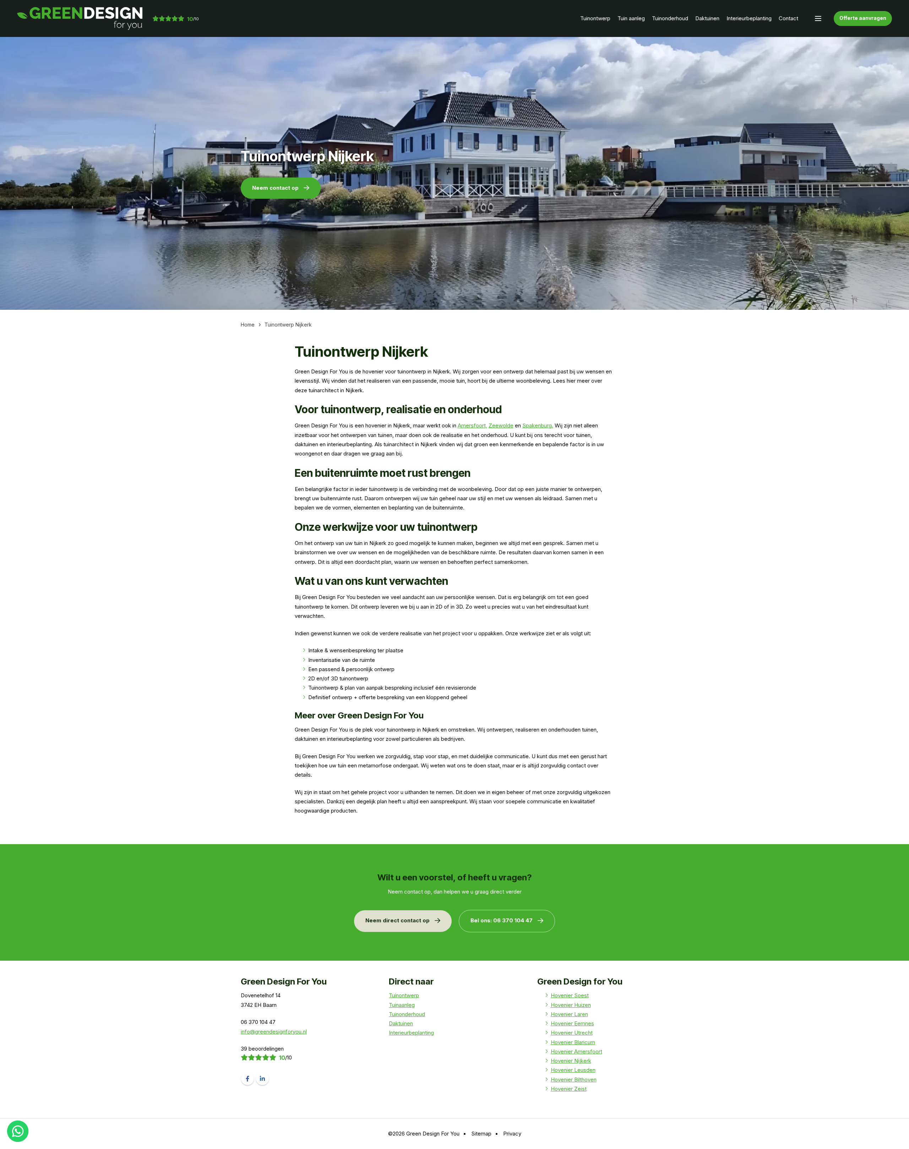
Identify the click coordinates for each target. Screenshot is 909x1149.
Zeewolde (501, 425)
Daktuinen (707, 18)
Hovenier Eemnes (572, 1023)
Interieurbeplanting (749, 18)
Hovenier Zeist (569, 1088)
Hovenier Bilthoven (574, 1079)
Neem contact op (275, 187)
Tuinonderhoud (670, 18)
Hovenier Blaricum (573, 1042)
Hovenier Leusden (573, 1070)
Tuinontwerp (595, 18)
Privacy (512, 1133)
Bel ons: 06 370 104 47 (501, 920)
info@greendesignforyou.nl (274, 1031)
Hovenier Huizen (571, 1005)
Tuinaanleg (402, 1005)
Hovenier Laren (569, 1014)
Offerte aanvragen (862, 18)
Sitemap (481, 1133)
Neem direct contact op (397, 920)
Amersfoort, (472, 425)
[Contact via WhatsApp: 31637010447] (18, 1131)
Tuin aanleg (631, 18)
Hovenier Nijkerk (571, 1060)
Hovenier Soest (570, 995)
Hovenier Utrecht (572, 1032)
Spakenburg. (537, 425)
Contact (788, 18)
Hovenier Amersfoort (576, 1051)
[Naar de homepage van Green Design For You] (79, 18)
